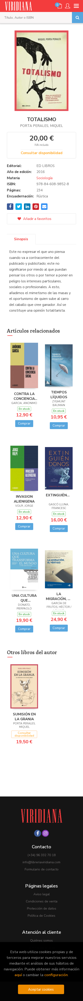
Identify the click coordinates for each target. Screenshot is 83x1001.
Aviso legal (41, 894)
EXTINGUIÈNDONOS (59, 495)
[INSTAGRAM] (45, 833)
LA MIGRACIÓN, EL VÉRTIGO (59, 596)
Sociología (44, 178)
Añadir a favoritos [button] (36, 218)
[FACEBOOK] (37, 833)
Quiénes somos (41, 940)
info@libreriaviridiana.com (41, 862)
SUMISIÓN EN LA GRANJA (24, 716)
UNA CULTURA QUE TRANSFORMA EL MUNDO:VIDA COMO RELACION (24, 598)
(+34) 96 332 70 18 (41, 855)
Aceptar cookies (41, 989)
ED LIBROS (45, 166)
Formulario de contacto (42, 869)
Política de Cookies (41, 915)
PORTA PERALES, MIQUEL (41, 125)
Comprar (24, 423)
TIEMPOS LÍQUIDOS (58, 394)
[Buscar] (77, 17)
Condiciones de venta (41, 901)
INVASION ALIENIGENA (24, 498)
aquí (18, 975)
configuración (56, 975)
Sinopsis (21, 239)
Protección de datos (41, 908)
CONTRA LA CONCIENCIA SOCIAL (24, 396)
